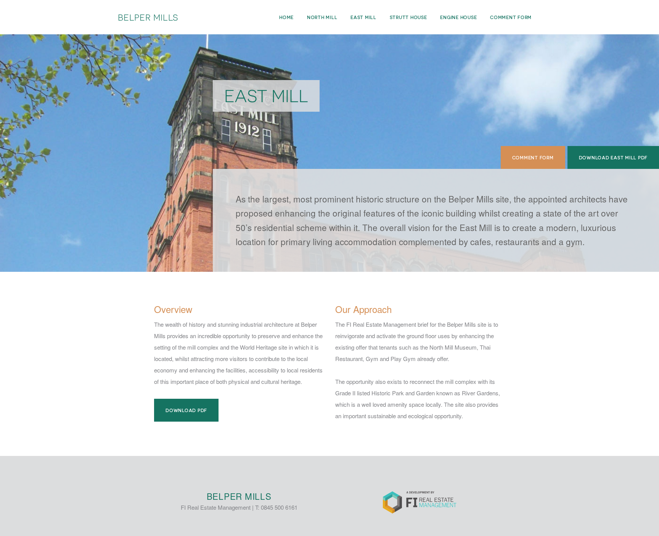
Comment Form (533, 157)
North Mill (322, 17)
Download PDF (186, 410)
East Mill (363, 17)
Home (286, 17)
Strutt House (408, 17)
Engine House (458, 17)
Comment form (511, 17)
